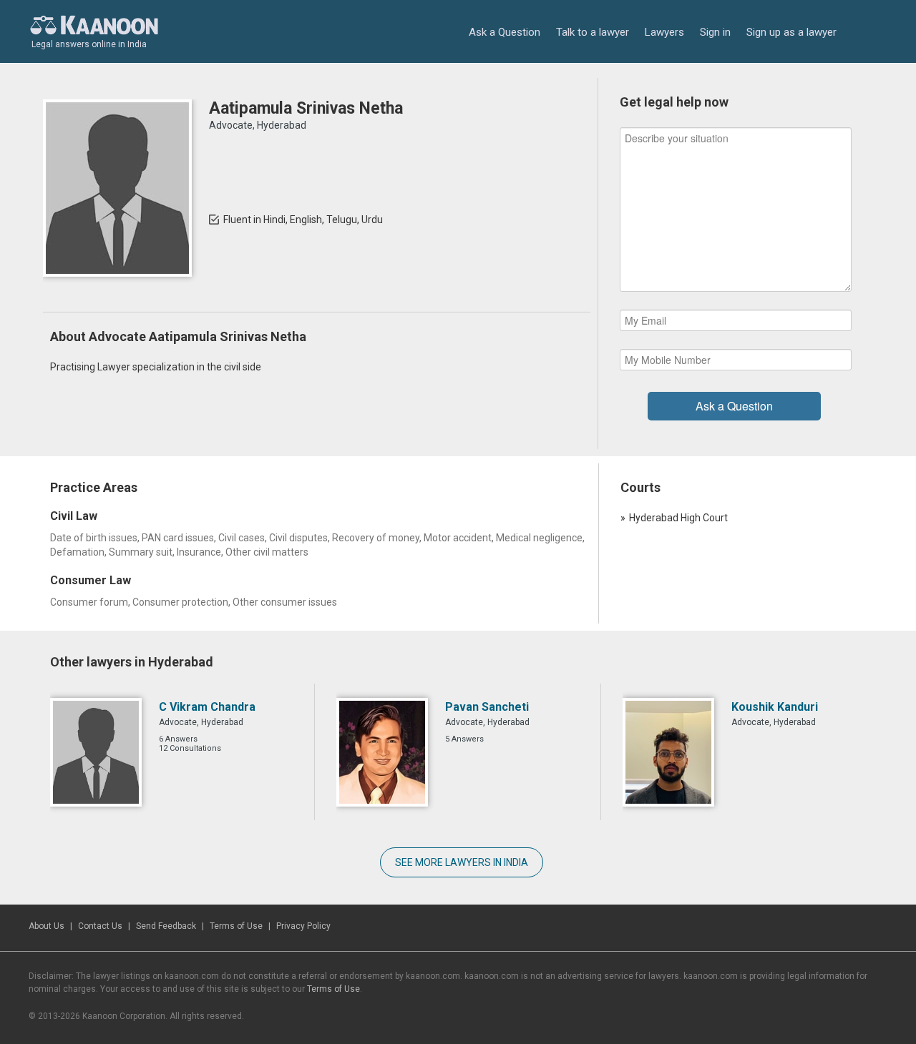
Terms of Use (236, 926)
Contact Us (100, 926)
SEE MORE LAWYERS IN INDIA (461, 862)
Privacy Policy (303, 926)
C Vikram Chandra (207, 707)
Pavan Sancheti (487, 707)
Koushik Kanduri (774, 707)
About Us (46, 926)
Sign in (715, 32)
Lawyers (664, 32)
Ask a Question (504, 32)
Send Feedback (166, 926)
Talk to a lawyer (592, 32)
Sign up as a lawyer (791, 32)
